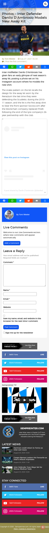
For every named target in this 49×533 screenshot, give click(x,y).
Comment (8, 262)
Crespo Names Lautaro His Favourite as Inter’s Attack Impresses (30, 458)
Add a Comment (12, 243)
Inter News (30, 345)
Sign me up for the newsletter (19, 333)
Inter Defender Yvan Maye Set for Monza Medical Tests (28, 468)
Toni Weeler (10, 59)
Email (6, 299)
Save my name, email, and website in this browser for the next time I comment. (22, 320)
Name (6, 290)
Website (7, 307)
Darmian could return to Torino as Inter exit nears (28, 449)
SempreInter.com (32, 428)
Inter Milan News (30, 417)
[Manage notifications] (43, 527)
